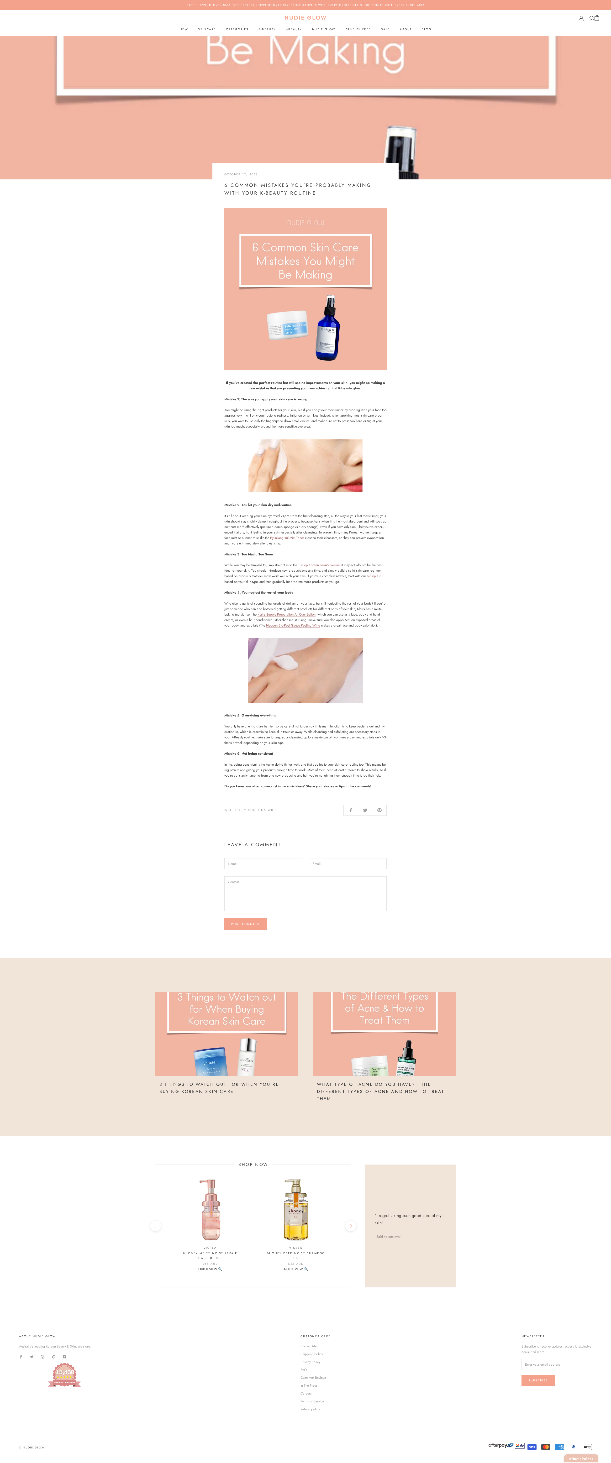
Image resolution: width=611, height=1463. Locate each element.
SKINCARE (207, 29)
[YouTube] (64, 1356)
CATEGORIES (237, 29)
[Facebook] (20, 1356)
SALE (385, 29)
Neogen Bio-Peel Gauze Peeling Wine (293, 625)
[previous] (155, 1226)
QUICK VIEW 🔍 (210, 1269)
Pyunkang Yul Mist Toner (287, 537)
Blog (426, 29)
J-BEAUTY (294, 29)
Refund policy (310, 1409)
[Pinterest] (53, 1356)
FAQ (303, 1369)
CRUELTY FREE (358, 29)
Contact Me (308, 1346)
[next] (350, 1226)
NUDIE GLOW (324, 29)
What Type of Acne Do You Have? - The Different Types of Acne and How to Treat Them (380, 1091)
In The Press (308, 1385)
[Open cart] (597, 18)
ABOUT (406, 29)
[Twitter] (31, 1356)
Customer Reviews (313, 1377)
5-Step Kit (373, 576)
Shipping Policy (311, 1354)
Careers (306, 1393)
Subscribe (538, 1380)
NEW (184, 29)
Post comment (245, 924)
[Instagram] (42, 1356)
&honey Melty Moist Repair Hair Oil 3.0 (210, 1255)
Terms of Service (312, 1401)
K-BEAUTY (267, 29)
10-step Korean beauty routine (318, 565)
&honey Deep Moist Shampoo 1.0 (296, 1255)
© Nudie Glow (32, 1447)
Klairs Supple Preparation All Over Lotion (287, 614)
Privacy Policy (310, 1361)
